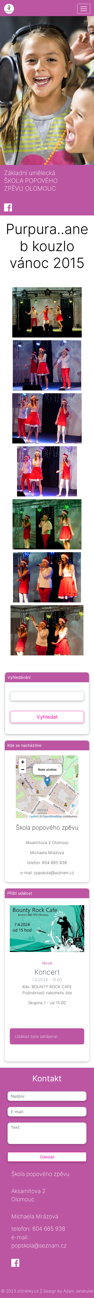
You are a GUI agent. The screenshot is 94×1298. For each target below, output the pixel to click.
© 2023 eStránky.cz (20, 1290)
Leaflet (33, 816)
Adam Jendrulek (77, 1290)
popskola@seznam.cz (39, 1245)
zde (68, 992)
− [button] (22, 769)
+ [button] (22, 762)
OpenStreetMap (52, 816)
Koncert (47, 972)
